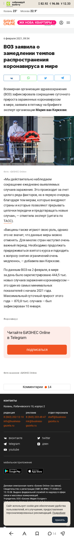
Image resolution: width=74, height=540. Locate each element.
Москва (25, 11)
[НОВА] (35, 22)
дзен (44, 444)
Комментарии (37, 387)
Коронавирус (11, 319)
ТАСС (8, 221)
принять (60, 519)
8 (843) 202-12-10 (14, 417)
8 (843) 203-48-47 (36, 417)
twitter (45, 438)
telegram (14, 444)
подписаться (37, 350)
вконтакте (15, 438)
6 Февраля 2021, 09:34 (16, 38)
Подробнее (58, 512)
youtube (13, 449)
